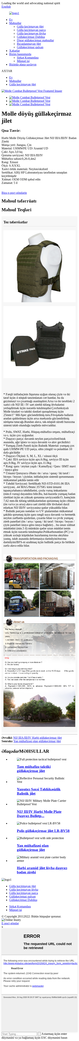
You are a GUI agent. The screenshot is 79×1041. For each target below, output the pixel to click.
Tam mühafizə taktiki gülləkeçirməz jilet (34, 769)
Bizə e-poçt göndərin (14, 192)
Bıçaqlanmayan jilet (29, 43)
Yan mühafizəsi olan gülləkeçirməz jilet (37, 741)
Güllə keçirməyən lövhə (31, 33)
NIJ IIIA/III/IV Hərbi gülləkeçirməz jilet (37, 737)
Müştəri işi (23, 61)
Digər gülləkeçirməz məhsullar (35, 40)
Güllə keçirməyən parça (31, 30)
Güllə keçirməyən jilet (30, 26)
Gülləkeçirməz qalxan (30, 47)
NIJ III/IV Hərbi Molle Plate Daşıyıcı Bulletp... (39, 814)
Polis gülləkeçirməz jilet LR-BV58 (43, 831)
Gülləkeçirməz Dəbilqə (31, 36)
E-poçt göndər (10, 923)
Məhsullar (15, 23)
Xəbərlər (14, 50)
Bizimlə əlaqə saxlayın (22, 64)
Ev (11, 19)
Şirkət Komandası (28, 57)
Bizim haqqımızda (20, 54)
